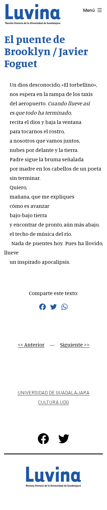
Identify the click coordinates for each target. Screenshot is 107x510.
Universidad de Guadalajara (53, 392)
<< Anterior (31, 344)
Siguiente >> (74, 344)
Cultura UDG (53, 402)
